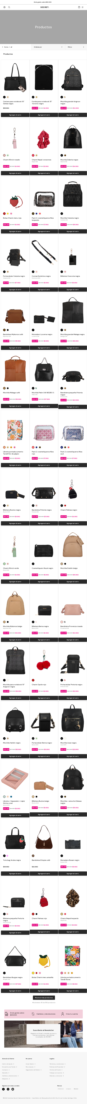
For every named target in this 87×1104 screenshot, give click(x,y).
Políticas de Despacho (42, 2)
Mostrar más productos (44, 998)
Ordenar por (38, 47)
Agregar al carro (15, 115)
